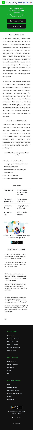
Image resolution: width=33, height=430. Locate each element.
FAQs (8, 384)
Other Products (11, 350)
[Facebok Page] (12, 417)
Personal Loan (11, 336)
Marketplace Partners (13, 390)
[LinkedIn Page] (20, 417)
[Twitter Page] (15, 417)
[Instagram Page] (17, 417)
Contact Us (10, 367)
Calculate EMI (16, 26)
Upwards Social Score (13, 347)
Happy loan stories (12, 364)
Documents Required (13, 338)
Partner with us (11, 361)
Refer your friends (12, 344)
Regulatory (10, 399)
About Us (9, 370)
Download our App (16, 21)
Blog (8, 373)
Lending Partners (12, 387)
